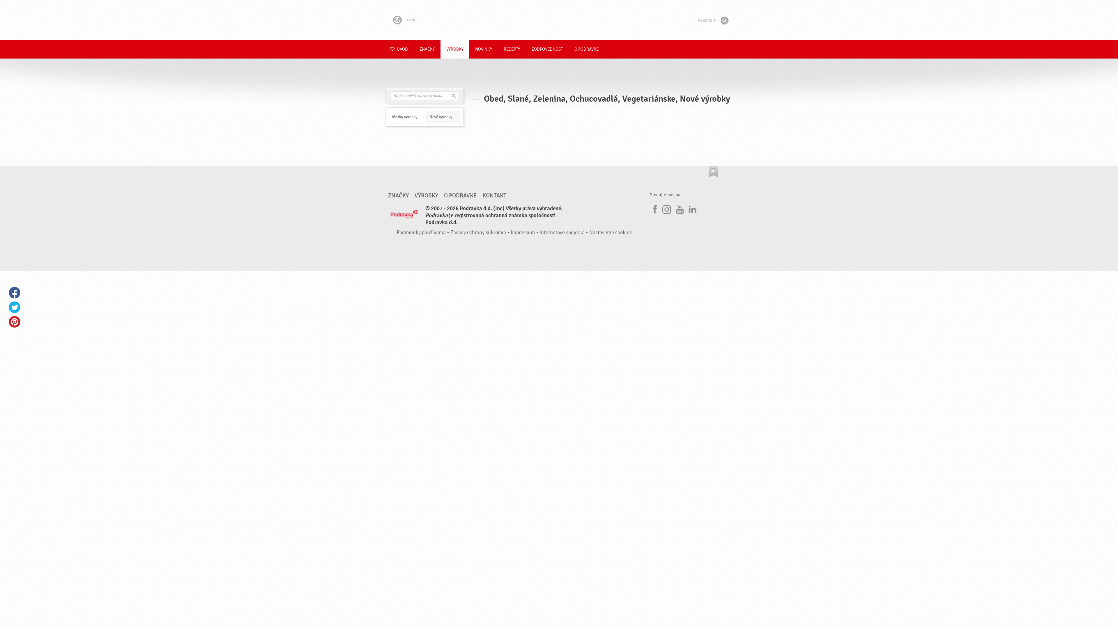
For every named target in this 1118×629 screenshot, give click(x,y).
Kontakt (494, 195)
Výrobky (455, 49)
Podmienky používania (421, 232)
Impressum (523, 232)
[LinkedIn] (691, 208)
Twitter (14, 307)
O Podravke (586, 49)
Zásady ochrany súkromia (478, 232)
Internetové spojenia (562, 232)
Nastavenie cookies (610, 232)
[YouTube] (679, 208)
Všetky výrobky (405, 116)
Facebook (14, 292)
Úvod (402, 49)
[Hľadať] (724, 20)
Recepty (512, 49)
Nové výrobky (440, 116)
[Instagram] (666, 208)
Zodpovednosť (547, 49)
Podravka (559, 20)
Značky (427, 49)
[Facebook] (654, 208)
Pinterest (14, 322)
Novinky (483, 49)
